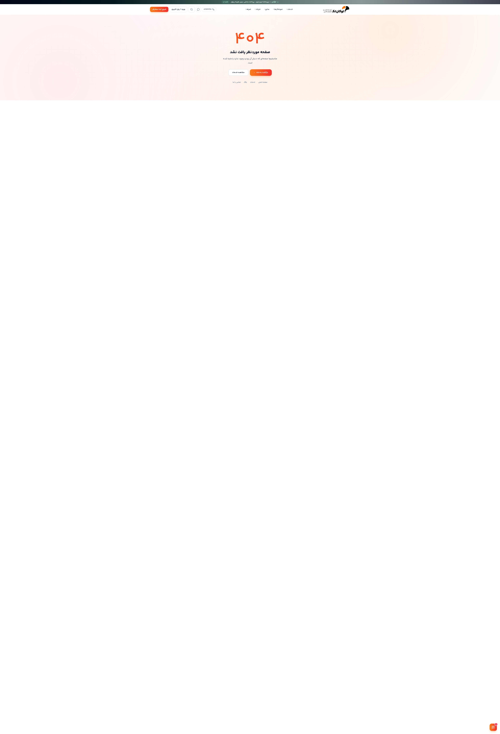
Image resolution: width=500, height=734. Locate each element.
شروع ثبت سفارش (159, 9)
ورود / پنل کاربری (178, 9)
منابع (266, 9)
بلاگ (245, 82)
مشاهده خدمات (238, 72)
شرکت (258, 9)
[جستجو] (191, 9)
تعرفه (248, 9)
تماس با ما (237, 82)
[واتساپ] (198, 9)
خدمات (289, 9)
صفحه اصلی (262, 82)
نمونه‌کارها (278, 9)
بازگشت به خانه (261, 72)
